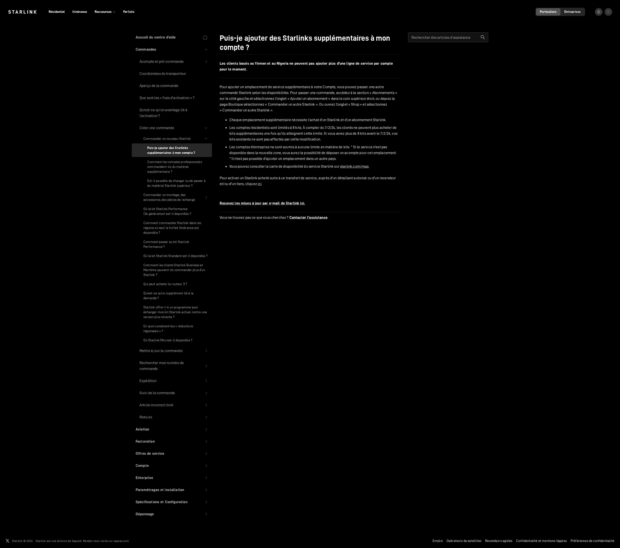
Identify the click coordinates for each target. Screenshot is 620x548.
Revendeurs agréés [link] (498, 541)
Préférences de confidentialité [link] (592, 541)
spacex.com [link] (121, 540)
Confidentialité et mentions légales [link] (541, 541)
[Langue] (599, 12)
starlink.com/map (354, 166)
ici (260, 184)
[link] (22, 11)
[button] (172, 49)
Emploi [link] (438, 541)
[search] (483, 37)
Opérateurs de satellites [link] (464, 541)
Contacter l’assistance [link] (308, 217)
